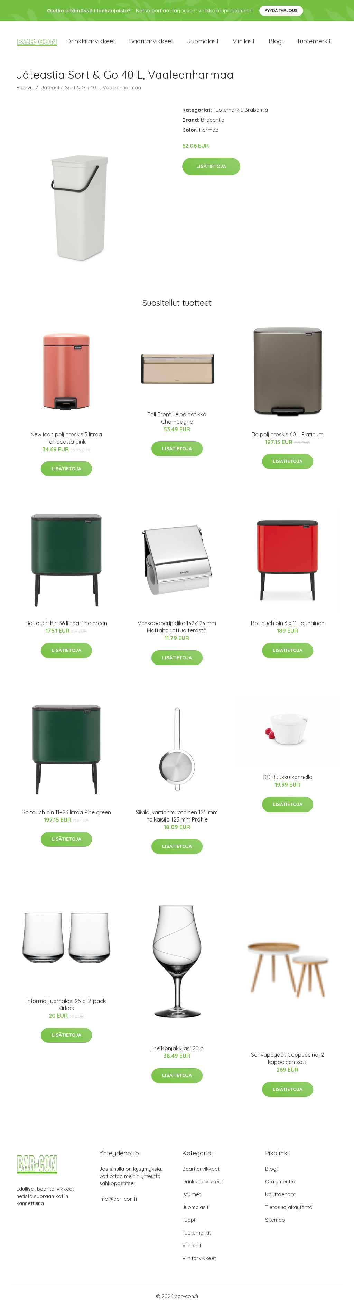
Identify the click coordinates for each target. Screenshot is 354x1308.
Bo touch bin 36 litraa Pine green (66, 623)
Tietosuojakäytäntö (289, 1207)
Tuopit (189, 1220)
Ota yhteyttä (280, 1181)
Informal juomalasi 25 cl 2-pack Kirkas (66, 1004)
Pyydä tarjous (281, 10)
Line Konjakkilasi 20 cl (177, 1048)
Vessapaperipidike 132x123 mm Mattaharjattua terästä (177, 627)
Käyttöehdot (280, 1194)
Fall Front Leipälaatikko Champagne (176, 418)
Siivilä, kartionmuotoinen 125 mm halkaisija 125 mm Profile (177, 816)
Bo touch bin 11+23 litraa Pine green (66, 812)
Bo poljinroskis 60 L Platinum (287, 434)
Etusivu (24, 87)
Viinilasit (244, 41)
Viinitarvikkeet (199, 1258)
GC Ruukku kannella (288, 777)
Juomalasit (203, 41)
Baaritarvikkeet (151, 41)
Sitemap (275, 1220)
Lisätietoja (211, 166)
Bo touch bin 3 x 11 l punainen (287, 623)
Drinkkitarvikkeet (90, 41)
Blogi (276, 41)
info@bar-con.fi (118, 1199)
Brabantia (256, 110)
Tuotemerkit (314, 41)
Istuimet (191, 1194)
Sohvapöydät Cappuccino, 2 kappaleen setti (287, 1058)
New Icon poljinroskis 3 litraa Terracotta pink (66, 438)
